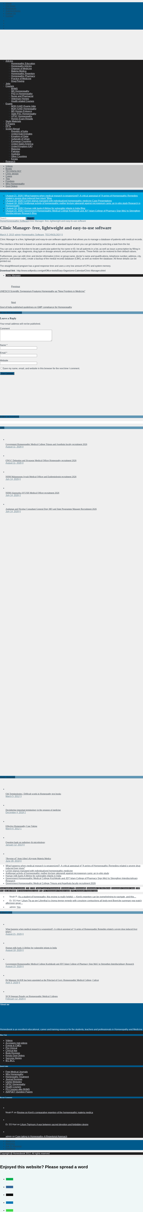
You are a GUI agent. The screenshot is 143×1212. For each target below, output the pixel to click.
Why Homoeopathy (15, 184)
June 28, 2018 (13, 861)
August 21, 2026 (14, 934)
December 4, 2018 (15, 812)
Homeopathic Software (32, 234)
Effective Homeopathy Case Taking (21, 826)
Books (9, 169)
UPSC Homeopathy (15, 1084)
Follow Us (11, 13)
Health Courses (13, 1087)
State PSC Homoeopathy (23, 114)
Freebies (10, 181)
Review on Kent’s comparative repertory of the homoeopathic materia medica (55, 1112)
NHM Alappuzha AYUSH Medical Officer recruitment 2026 (32, 493)
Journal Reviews (14, 1079)
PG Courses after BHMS (18, 1089)
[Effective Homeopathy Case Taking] (11, 821)
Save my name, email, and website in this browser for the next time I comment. (41, 368)
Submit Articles (13, 11)
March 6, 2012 (13, 828)
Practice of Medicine (21, 78)
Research (10, 161)
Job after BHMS (10, 891)
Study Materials (13, 121)
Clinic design (12, 174)
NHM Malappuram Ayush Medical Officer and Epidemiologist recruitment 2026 (41, 476)
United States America (22, 144)
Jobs (8, 83)
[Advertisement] (51, 50)
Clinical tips (11, 1050)
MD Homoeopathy (20, 91)
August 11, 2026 (14, 447)
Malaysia (15, 149)
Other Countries (19, 156)
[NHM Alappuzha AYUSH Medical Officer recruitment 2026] (11, 488)
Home (9, 3)
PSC (41, 891)
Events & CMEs (13, 1045)
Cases (9, 176)
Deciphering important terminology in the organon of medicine (33, 810)
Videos (9, 166)
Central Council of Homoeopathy (48, 888)
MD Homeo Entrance (21, 111)
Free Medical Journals (17, 1072)
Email (3, 353)
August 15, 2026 (14, 966)
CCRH (32, 888)
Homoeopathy (80, 888)
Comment (5, 328)
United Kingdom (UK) (21, 146)
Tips (8, 179)
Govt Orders (11, 186)
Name (3, 345)
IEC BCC (10, 1060)
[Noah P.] (9, 1108)
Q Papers (10, 124)
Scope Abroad (13, 129)
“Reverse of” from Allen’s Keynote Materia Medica (28, 858)
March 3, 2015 (7, 234)
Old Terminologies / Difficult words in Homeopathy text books (33, 794)
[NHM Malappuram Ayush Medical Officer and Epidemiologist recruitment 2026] (11, 472)
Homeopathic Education (23, 63)
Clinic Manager (13, 275)
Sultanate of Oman (20, 139)
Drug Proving (17, 81)
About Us (10, 1141)
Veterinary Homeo (20, 98)
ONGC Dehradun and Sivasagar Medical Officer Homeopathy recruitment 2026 (41, 460)
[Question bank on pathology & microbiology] (11, 837)
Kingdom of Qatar (19, 136)
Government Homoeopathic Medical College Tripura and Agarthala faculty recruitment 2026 (46, 444)
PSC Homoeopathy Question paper (56, 891)
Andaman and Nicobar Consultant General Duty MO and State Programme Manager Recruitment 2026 (51, 509)
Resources (11, 8)
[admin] (9, 1132)
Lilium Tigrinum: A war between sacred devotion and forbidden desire (54, 1124)
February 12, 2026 (15, 999)
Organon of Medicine (21, 68)
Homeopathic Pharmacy (23, 76)
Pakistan (15, 151)
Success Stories (14, 1058)
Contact (9, 16)
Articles (9, 61)
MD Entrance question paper (28, 891)
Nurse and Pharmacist (22, 96)
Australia (15, 154)
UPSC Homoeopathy (21, 116)
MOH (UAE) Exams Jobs (23, 106)
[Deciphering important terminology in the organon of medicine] (11, 805)
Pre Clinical (11, 1048)
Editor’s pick (6, 912)
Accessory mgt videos (16, 1043)
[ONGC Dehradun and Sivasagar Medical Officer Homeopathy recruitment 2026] (11, 456)
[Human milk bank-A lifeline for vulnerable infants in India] (11, 943)
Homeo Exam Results (22, 119)
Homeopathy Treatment (17, 1077)
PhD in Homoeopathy (22, 93)
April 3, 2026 (12, 982)
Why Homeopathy (14, 1074)
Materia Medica (18, 71)
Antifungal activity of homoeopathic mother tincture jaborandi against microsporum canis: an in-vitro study (57, 873)
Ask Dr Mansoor (14, 1146)
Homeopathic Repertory (23, 73)
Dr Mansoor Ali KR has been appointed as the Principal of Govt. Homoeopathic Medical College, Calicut (52, 980)
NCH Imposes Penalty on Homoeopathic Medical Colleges (32, 996)
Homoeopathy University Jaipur (123, 888)
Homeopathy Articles (21, 66)
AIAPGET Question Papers (19, 1092)
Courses (10, 86)
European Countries (21, 141)
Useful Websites (14, 1082)
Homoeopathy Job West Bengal (99, 888)
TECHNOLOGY (13, 171)
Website (4, 360)
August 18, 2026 (14, 950)
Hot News (10, 6)
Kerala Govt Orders (15, 1055)
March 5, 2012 (13, 796)
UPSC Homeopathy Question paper (84, 891)
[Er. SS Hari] (9, 1120)
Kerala (14, 159)
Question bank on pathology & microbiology (25, 842)
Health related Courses (22, 101)
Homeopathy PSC (68, 888)
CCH (27, 888)
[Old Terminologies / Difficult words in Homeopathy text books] (11, 789)
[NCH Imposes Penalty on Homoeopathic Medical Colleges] (11, 991)
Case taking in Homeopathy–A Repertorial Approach (41, 1136)
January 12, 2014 (14, 845)
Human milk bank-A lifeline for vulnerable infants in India (33, 876)
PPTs (8, 126)
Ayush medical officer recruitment (12, 888)
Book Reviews (13, 1053)
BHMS (14, 88)
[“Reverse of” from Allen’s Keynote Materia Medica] (11, 854)
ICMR (138, 888)
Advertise (10, 1144)
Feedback (11, 1149)
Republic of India (19, 131)
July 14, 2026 (12, 479)
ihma (2, 891)
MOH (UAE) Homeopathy (23, 109)
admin (18, 234)
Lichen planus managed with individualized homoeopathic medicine (39, 871)
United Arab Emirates (21, 134)
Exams (9, 104)
